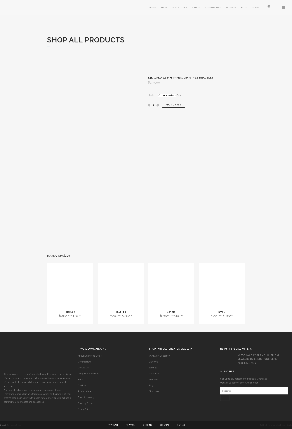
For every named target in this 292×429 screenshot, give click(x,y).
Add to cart (173, 105)
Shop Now (154, 391)
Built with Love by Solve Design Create (276, 425)
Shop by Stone (85, 403)
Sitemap (165, 425)
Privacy (130, 425)
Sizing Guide (84, 409)
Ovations (82, 385)
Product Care (84, 391)
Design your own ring (88, 373)
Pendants (153, 379)
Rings (152, 385)
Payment (113, 425)
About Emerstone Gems (90, 356)
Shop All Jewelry (86, 397)
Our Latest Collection (159, 356)
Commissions (84, 362)
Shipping (148, 425)
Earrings (153, 367)
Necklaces (154, 373)
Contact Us (83, 367)
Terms (181, 425)
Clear (179, 95)
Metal (152, 95)
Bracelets (153, 362)
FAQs (80, 379)
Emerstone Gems (14, 425)
